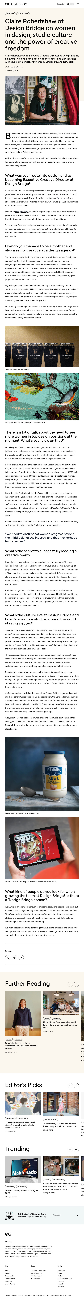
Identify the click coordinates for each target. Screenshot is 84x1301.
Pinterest (61, 1287)
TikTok (60, 1273)
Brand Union (62, 198)
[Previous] (70, 984)
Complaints (35, 1279)
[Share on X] (7, 957)
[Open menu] (78, 4)
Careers (53, 1119)
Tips (46, 1119)
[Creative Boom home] (16, 4)
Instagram (61, 1271)
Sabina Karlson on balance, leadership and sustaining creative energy (21, 1046)
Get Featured (10, 1279)
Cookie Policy (36, 1276)
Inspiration (10, 14)
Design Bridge (70, 55)
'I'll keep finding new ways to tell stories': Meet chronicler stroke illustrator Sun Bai (20, 1125)
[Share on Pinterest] (14, 957)
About (7, 1271)
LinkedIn (61, 1281)
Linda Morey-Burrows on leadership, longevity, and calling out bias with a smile (60, 1025)
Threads (61, 1284)
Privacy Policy (36, 1273)
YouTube (61, 1276)
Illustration (22, 1118)
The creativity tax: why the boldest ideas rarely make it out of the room (60, 1125)
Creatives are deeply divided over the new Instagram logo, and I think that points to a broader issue (60, 1186)
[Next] (76, 984)
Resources (10, 1186)
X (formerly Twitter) (65, 1279)
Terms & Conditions (38, 1271)
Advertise (8, 1281)
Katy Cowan (18, 67)
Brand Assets (10, 1284)
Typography (21, 1186)
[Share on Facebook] (21, 957)
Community (9, 1276)
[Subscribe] (77, 1215)
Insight (8, 1039)
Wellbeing (18, 1039)
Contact (8, 1273)
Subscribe (61, 4)
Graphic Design (23, 14)
